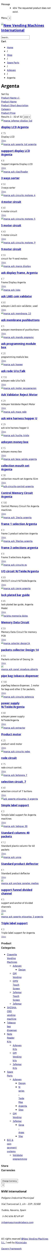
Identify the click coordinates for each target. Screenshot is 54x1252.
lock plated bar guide (15, 595)
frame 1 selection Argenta (19, 524)
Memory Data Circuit (15, 622)
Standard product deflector (19, 864)
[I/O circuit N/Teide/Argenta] (14, 565)
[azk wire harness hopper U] (13, 412)
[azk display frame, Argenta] (16, 266)
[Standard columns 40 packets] (14, 826)
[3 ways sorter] (14, 172)
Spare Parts (13, 63)
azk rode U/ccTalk (13, 371)
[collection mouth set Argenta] (19, 459)
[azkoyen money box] (15, 435)
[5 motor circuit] (18, 219)
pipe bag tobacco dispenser (20, 676)
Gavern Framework (11, 1249)
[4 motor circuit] (18, 195)
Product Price (8, 113)
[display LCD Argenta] (16, 121)
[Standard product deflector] (11, 857)
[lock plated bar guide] (16, 588)
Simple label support (15, 805)
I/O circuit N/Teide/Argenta (20, 571)
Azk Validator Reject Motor (19, 394)
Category (6, 109)
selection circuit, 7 (13, 781)
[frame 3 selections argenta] (17, 541)
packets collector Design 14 (20, 650)
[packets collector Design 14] (15, 643)
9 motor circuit (11, 249)
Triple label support (14, 923)
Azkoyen (11, 70)
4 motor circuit (11, 202)
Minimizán (21, 1242)
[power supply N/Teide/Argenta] (17, 697)
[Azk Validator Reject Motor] (18, 388)
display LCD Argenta (15, 127)
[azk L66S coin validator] (10, 290)
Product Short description (14, 105)
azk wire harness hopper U (19, 418)
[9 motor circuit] (18, 242)
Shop (9, 55)
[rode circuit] (15, 751)
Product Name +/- (10, 98)
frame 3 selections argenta (19, 547)
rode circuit (9, 758)
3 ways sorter (10, 178)
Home (10, 47)
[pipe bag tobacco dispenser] (20, 669)
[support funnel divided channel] (20, 883)
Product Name (9, 102)
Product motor (11, 734)
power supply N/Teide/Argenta (12, 705)
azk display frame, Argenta (19, 272)
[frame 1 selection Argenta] (16, 517)
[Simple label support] (19, 799)
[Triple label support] (22, 917)
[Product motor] (13, 728)
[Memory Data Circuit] (14, 616)
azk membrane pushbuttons (20, 320)
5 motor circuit (11, 225)
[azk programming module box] (17, 337)
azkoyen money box (14, 442)
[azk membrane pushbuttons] (16, 313)
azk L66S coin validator (16, 296)
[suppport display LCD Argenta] (18, 144)
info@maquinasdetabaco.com (17, 1222)
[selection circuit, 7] (14, 775)
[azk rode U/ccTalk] (12, 364)
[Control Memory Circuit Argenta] (17, 486)
